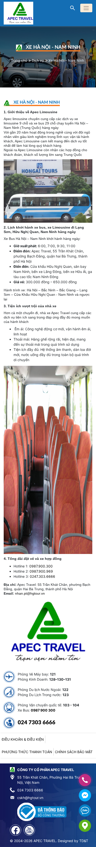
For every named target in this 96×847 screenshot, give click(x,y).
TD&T (83, 841)
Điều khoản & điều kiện (23, 739)
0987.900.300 (41, 566)
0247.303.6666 (42, 576)
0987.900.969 (41, 571)
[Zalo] (85, 810)
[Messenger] (85, 795)
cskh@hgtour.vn (30, 798)
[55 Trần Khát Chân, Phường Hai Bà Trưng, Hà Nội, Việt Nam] (85, 826)
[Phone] (85, 780)
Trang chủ (19, 60)
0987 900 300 (43, 710)
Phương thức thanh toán (27, 752)
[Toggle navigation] (86, 8)
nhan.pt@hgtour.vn (30, 593)
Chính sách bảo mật (74, 752)
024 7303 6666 (36, 722)
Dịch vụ (38, 60)
